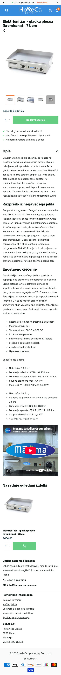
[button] (3, 2)
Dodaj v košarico (35, 119)
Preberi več (42, 2)
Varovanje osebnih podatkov (18, 613)
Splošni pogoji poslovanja (16, 617)
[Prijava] (50, 10)
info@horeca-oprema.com (22, 585)
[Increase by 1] (10, 117)
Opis (7, 151)
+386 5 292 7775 (16, 580)
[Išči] (6, 10)
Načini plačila (10, 604)
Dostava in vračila (12, 600)
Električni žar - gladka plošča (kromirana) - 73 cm (19, 532)
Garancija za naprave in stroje (18, 608)
